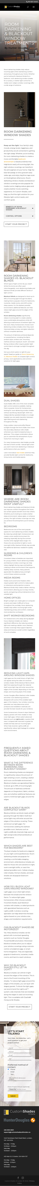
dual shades (21, 453)
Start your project (16, 224)
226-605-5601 (9, 1130)
